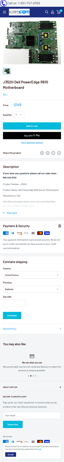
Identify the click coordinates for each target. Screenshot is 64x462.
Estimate (12, 315)
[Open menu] (4, 12)
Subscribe (12, 424)
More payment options (32, 142)
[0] (58, 12)
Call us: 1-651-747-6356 (23, 3)
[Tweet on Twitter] (53, 153)
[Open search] (46, 12)
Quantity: (7, 114)
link (39, 449)
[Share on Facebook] (42, 153)
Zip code (7, 296)
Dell (5, 94)
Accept (11, 454)
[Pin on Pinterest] (48, 153)
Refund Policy (9, 328)
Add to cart (32, 125)
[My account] (52, 12)
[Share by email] (59, 153)
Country (7, 268)
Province (7, 282)
